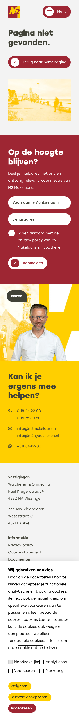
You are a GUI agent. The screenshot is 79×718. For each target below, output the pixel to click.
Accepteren (21, 708)
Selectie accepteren (29, 697)
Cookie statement (24, 552)
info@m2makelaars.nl (37, 428)
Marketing (55, 671)
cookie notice (30, 648)
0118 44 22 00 (29, 411)
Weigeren (19, 686)
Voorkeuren (24, 671)
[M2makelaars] (14, 12)
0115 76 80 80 (29, 418)
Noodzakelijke (26, 662)
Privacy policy (20, 545)
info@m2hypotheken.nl (38, 436)
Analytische (56, 662)
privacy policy (30, 240)
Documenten (19, 559)
